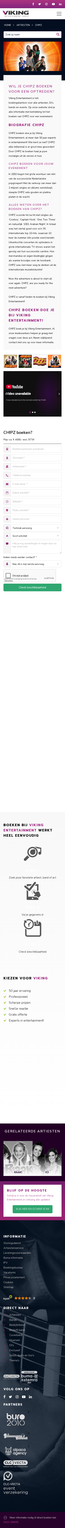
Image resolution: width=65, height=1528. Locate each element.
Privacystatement (14, 1277)
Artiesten (15, 1315)
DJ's (11, 1345)
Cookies (8, 1282)
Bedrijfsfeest (17, 1325)
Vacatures (9, 1272)
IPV (5, 1263)
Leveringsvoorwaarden (17, 1253)
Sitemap (8, 1287)
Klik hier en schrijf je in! (32, 1209)
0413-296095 (10, 1522)
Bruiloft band (17, 1330)
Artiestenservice (13, 1248)
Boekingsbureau (13, 1268)
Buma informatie (13, 1258)
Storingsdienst (12, 1243)
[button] (30, 412)
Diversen (14, 1340)
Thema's (14, 1360)
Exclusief (14, 1350)
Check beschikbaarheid (32, 587)
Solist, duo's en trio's (21, 1355)
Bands (13, 1320)
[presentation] (5, 393)
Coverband (15, 1335)
